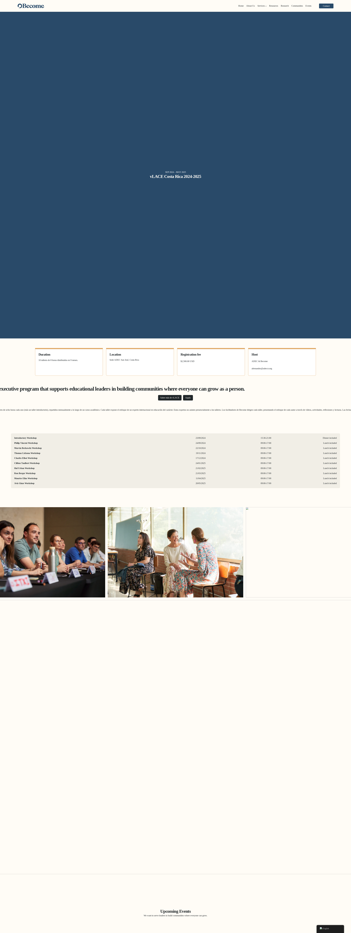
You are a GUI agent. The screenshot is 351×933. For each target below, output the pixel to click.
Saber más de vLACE (169, 398)
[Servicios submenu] (266, 6)
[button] (326, 6)
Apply (188, 398)
